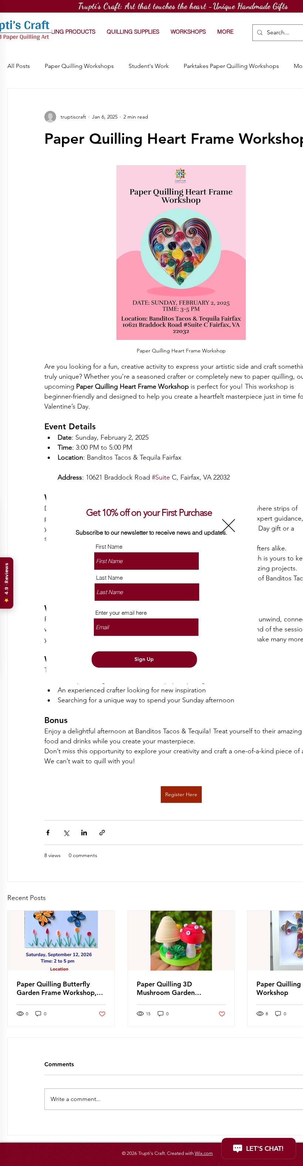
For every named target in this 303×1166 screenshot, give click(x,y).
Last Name (109, 577)
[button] (228, 525)
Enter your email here (121, 613)
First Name (109, 546)
